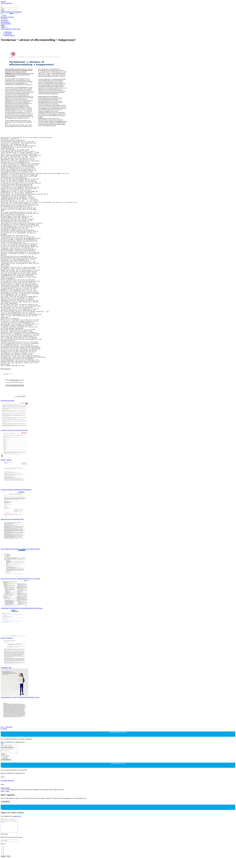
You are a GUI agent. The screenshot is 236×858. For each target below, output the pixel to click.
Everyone (6, 756)
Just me (5, 758)
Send (8, 856)
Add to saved (16, 29)
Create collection (5, 759)
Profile (3, 25)
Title (2, 744)
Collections (10, 17)
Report (3, 788)
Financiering (8, 33)
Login (2, 10)
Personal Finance (9, 35)
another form (17, 816)
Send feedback (5, 801)
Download (4, 728)
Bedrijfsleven (8, 32)
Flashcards (4, 17)
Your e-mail (4, 834)
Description (7, 747)
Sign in (3, 742)
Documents (4, 780)
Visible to (3, 754)
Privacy (3, 791)
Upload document (6, 12)
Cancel (3, 856)
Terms (7, 791)
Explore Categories (6, 3)
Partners (7, 788)
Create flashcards (16, 12)
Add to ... (3, 27)
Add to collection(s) (7, 29)
